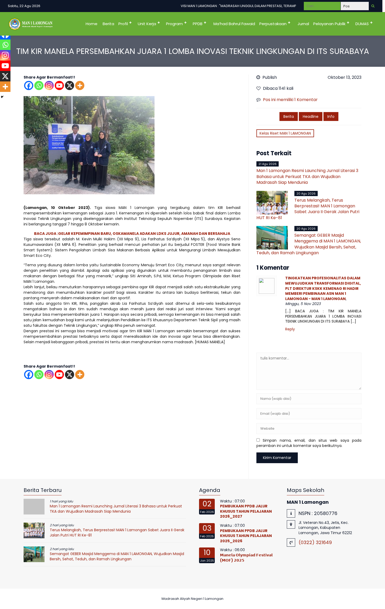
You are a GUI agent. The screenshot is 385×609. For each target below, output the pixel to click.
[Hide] (2, 97)
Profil (123, 23)
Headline (310, 116)
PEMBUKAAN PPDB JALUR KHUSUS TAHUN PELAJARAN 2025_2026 (246, 536)
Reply (290, 329)
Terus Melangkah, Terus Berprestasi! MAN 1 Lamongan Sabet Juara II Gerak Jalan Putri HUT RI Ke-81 (307, 209)
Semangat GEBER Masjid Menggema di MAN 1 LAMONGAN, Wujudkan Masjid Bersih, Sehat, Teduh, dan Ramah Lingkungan (308, 244)
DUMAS (362, 23)
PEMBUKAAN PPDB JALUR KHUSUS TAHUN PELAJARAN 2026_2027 (246, 511)
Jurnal (303, 23)
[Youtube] (59, 85)
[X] (69, 85)
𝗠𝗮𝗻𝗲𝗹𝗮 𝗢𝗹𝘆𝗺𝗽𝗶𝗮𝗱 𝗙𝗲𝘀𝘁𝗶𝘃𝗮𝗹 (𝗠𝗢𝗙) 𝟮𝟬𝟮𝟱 (246, 557)
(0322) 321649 (315, 542)
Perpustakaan (273, 23)
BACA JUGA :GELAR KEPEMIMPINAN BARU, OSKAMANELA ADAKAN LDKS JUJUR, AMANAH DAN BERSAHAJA (132, 233)
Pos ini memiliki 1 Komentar (290, 100)
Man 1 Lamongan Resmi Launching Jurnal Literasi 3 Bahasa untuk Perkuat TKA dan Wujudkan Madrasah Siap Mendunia (307, 176)
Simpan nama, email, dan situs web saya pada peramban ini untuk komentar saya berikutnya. (308, 443)
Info (330, 116)
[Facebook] (28, 85)
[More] (79, 85)
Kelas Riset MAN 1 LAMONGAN (285, 133)
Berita (108, 23)
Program (174, 23)
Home (91, 23)
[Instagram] (49, 85)
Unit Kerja (147, 23)
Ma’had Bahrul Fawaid (234, 23)
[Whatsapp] (38, 85)
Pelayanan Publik (329, 23)
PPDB (197, 23)
